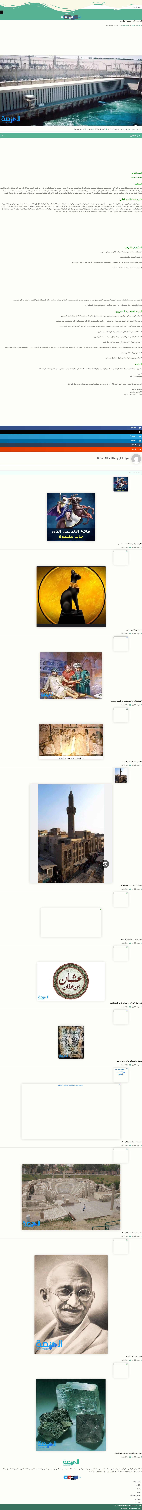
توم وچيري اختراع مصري (134, 629)
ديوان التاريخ (125, 25)
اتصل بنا (137, 1502)
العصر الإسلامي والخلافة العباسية (131, 939)
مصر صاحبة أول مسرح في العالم (131, 1141)
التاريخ (133, 25)
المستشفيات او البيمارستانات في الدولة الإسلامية (126, 701)
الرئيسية (139, 25)
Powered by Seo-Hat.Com (131, 1508)
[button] (2, 135)
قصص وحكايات (135, 1495)
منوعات (137, 1499)
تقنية (138, 1488)
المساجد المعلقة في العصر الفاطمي (130, 885)
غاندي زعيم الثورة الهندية (134, 1356)
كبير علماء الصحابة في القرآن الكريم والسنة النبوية (126, 1003)
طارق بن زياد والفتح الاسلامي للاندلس (130, 543)
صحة (138, 1492)
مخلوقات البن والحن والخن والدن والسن (129, 1061)
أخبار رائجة (136, 1481)
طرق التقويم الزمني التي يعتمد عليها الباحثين (128, 1453)
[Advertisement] (71, 40)
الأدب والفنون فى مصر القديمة (132, 761)
